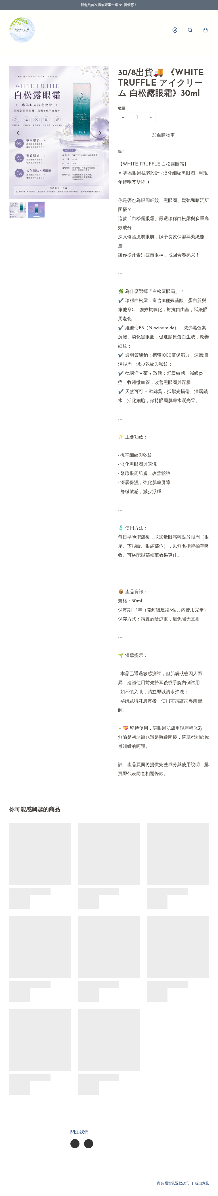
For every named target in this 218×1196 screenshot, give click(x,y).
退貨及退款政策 (177, 1183)
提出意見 (202, 1183)
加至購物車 (163, 135)
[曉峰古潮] (22, 30)
